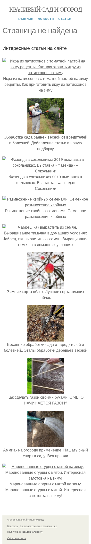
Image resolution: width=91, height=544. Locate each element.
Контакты (12, 526)
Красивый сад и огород (45, 9)
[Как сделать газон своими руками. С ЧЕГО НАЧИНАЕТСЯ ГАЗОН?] (45, 391)
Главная (25, 18)
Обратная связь (16, 538)
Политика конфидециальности (25, 531)
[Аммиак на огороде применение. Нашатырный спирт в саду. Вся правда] (45, 444)
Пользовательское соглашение (38, 526)
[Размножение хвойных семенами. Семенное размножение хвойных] (45, 205)
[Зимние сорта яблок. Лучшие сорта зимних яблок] (45, 285)
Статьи (64, 18)
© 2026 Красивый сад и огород (25, 519)
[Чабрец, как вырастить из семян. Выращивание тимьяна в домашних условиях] (45, 233)
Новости (46, 18)
